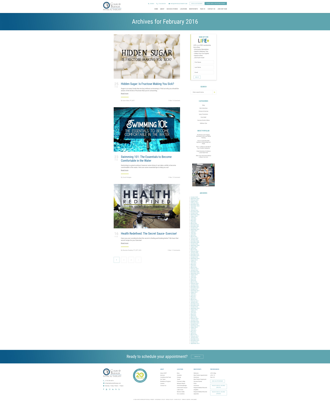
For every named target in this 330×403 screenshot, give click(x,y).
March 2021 (194, 236)
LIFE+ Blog (213, 373)
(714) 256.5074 (109, 380)
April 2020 (193, 248)
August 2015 (194, 327)
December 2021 (195, 225)
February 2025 (194, 200)
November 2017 (195, 288)
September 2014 (195, 343)
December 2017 (195, 286)
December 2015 (195, 321)
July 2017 (193, 293)
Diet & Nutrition (203, 108)
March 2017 (194, 299)
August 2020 (194, 247)
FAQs (195, 383)
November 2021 (195, 226)
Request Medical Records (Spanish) (218, 392)
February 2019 (194, 268)
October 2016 (194, 307)
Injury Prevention (203, 114)
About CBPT (163, 373)
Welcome (196, 373)
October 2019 (194, 257)
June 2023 (193, 209)
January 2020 (194, 252)
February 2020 (194, 251)
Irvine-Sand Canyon (182, 387)
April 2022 (193, 222)
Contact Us (163, 385)
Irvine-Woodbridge (182, 385)
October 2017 (194, 289)
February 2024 (194, 203)
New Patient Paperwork (200, 379)
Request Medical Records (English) (218, 386)
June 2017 (193, 295)
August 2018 (194, 274)
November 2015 (195, 323)
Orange (179, 377)
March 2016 (194, 317)
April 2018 (193, 280)
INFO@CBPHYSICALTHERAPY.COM (179, 3)
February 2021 (194, 238)
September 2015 (195, 326)
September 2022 (195, 214)
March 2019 (194, 267)
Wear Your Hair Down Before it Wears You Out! (203, 156)
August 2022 (194, 216)
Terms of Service (186, 399)
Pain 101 (212, 377)
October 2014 (194, 342)
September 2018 (195, 273)
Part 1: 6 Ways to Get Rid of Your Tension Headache (203, 147)
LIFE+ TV (212, 375)
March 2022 (194, 223)
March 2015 (194, 334)
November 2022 (195, 211)
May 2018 (193, 279)
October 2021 (194, 228)
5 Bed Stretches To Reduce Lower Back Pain (203, 151)
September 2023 (195, 206)
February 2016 (194, 318)
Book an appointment (197, 3)
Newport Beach (181, 383)
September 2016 (195, 308)
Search (152, 3)
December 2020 (195, 241)
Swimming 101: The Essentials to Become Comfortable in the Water (146, 158)
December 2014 (195, 339)
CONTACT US (197, 356)
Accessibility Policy (160, 399)
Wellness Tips (203, 123)
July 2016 (193, 311)
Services (162, 375)
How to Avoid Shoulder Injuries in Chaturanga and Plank (203, 142)
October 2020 (194, 244)
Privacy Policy (169, 399)
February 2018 (194, 283)
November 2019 (195, 255)
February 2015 (194, 336)
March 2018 (194, 282)
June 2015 (193, 330)
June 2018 (193, 277)
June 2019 (193, 263)
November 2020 (195, 242)
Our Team (162, 379)
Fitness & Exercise (203, 111)
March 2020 (194, 249)
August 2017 (194, 292)
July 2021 (193, 232)
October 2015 (194, 324)
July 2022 (193, 217)
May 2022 (193, 220)
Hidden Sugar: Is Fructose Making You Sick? (147, 84)
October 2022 (194, 213)
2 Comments (176, 250)
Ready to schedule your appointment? (157, 356)
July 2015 (193, 328)
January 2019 (194, 270)
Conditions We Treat (165, 377)
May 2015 (193, 331)
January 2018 (194, 285)
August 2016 (194, 309)
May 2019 (193, 264)
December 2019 (195, 254)
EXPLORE (203, 179)
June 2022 (193, 219)
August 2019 (194, 260)
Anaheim (179, 375)
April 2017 (193, 298)
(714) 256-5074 (162, 3)
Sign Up (197, 77)
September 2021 (195, 229)
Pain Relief (203, 117)
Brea (178, 373)
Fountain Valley (181, 381)
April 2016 (193, 315)
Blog (203, 105)
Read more (124, 93)
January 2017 (194, 302)
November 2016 (195, 305)
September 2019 (195, 258)
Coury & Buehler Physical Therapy (112, 6)
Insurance (196, 385)
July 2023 (193, 207)
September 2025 (195, 198)
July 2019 (193, 261)
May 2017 (193, 296)
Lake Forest (180, 389)
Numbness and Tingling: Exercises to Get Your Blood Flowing (203, 136)
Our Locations (181, 393)
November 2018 (195, 271)
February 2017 (194, 301)
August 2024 (194, 201)
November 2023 (195, 204)
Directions (196, 377)
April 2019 (193, 266)
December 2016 (195, 304)
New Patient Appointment (200, 375)
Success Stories (198, 381)
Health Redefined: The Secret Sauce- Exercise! (149, 233)
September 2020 (195, 245)
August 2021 (194, 230)
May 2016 (193, 314)
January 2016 (194, 320)
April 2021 (193, 235)
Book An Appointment (217, 381)
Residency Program (165, 381)
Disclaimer (194, 399)
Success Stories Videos (203, 120)
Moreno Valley (181, 391)
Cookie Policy (177, 399)
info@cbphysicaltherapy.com (113, 383)
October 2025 (194, 197)
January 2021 (194, 239)
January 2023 (194, 210)
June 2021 (193, 233)
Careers (162, 383)
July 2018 (193, 276)
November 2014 (195, 340)
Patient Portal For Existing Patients (215, 3)
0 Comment (176, 100)
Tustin (178, 379)
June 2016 (193, 312)
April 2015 (193, 333)
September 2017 (195, 290)
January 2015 (194, 337)
